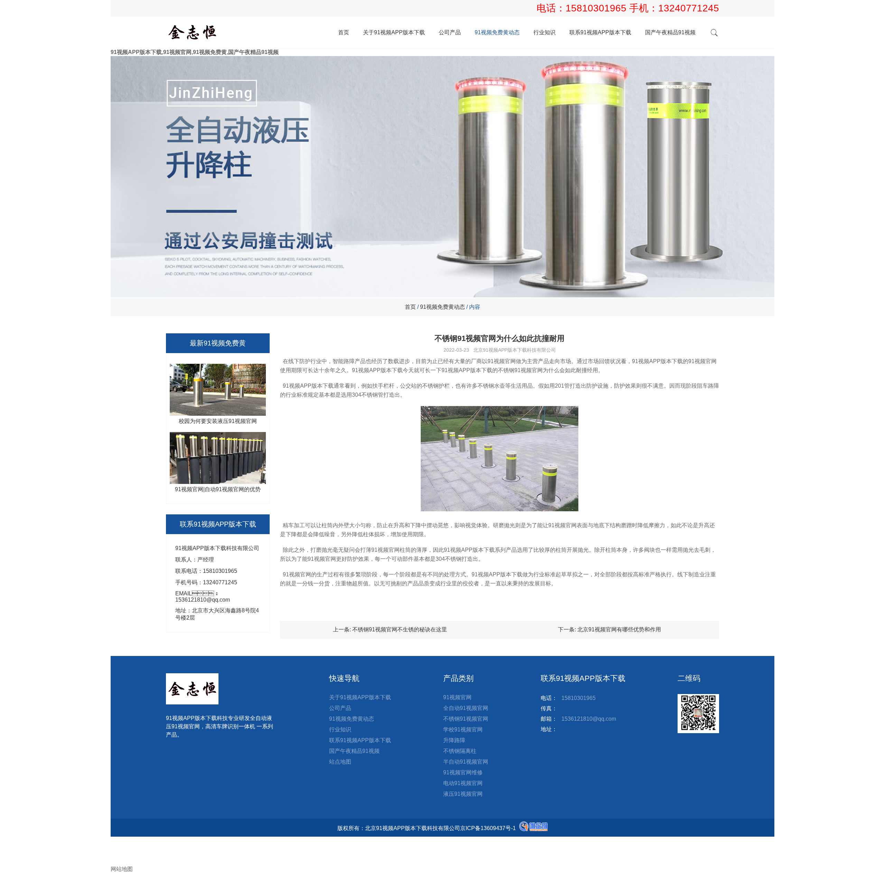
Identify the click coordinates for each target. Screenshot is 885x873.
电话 (116, 847)
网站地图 (122, 869)
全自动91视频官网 (465, 708)
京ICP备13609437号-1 (488, 828)
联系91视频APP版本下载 (600, 32)
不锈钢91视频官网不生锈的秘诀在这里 (399, 629)
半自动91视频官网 (465, 762)
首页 (343, 32)
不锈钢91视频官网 (465, 719)
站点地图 (340, 762)
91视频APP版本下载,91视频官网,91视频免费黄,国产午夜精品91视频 (195, 52)
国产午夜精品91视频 (670, 32)
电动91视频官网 (463, 783)
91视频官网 (457, 697)
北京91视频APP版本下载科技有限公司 (514, 350)
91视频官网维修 (463, 772)
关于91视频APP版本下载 (394, 32)
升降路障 (454, 740)
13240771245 (688, 8)
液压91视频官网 (463, 794)
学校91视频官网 (463, 729)
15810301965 (597, 8)
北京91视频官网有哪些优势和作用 (619, 629)
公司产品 (450, 32)
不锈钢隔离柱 (459, 751)
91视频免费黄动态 (497, 32)
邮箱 (121, 854)
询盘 (121, 862)
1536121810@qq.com (588, 719)
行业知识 (544, 32)
